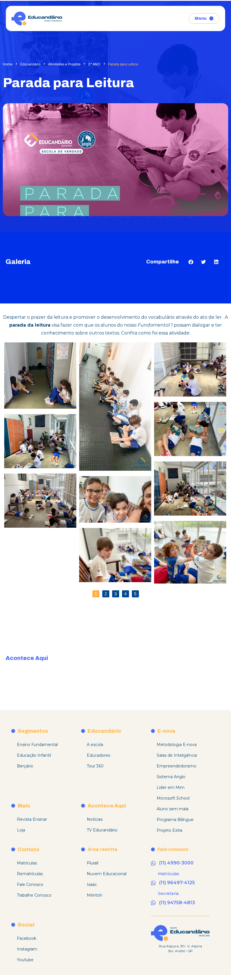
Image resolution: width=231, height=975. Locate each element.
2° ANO (94, 64)
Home (7, 64)
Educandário (30, 64)
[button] (191, 262)
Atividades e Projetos (64, 64)
